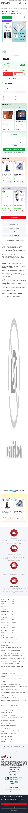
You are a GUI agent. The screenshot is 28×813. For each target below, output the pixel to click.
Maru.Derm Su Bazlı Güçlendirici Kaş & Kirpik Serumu (11, 684)
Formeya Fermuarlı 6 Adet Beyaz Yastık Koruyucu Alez (11, 679)
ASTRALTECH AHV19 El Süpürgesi (7, 726)
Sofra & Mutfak (3, 608)
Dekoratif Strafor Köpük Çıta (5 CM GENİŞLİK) (9, 689)
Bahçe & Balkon (4, 630)
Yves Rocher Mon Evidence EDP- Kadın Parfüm (9, 652)
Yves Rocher (14, 622)
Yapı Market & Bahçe (5, 622)
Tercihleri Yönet (14, 810)
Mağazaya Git (7, 91)
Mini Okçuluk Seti (4, 731)
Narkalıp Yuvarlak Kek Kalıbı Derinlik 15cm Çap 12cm (10, 702)
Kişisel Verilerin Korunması (17, 746)
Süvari (13, 612)
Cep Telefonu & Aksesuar (5, 604)
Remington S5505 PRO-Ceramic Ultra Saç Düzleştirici (11, 663)
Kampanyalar (11, 0)
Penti (12, 611)
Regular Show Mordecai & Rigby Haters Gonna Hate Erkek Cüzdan (13, 692)
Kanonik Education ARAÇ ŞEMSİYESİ (7, 637)
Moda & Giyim (3, 601)
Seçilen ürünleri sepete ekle (14, 149)
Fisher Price (14, 629)
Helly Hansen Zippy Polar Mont (6, 722)
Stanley (13, 630)
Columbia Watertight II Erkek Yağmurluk (8, 725)
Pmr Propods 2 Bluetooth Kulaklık (7, 642)
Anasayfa (4, 8)
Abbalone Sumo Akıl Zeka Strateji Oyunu (8, 733)
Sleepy (13, 624)
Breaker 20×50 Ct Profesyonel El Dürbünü (8, 739)
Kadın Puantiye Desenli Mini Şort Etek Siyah (9, 694)
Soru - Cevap (14, 231)
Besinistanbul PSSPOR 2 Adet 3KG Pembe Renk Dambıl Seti (12, 678)
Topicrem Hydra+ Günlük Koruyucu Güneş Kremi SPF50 (11, 647)
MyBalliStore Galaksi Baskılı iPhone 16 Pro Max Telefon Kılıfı (11, 650)
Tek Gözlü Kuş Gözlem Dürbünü (6, 736)
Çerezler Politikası (20, 799)
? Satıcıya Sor (20, 91)
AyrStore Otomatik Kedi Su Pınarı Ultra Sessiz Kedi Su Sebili (12, 660)
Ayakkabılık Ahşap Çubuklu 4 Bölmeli (8, 673)
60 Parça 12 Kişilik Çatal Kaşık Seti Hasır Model (9, 705)
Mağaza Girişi (25, 0)
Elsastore (5, 88)
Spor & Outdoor (3, 614)
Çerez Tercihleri (22, 751)
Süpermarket (3, 612)
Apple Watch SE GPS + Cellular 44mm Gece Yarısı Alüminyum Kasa (13, 640)
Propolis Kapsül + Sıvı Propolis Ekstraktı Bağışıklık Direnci (11, 717)
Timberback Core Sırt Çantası (6, 712)
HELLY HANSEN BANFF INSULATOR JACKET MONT (9, 720)
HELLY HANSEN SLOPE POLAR (6, 723)
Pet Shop (2, 620)
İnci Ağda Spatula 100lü (5, 681)
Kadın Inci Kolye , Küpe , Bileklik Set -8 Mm (8, 697)
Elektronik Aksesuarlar (19, 8)
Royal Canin (14, 625)
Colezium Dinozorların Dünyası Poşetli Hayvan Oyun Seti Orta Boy (13, 730)
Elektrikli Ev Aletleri (4, 629)
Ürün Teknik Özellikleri (14, 221)
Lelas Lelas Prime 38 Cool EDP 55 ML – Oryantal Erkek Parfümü (12, 653)
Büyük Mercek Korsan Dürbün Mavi (7, 738)
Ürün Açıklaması (14, 217)
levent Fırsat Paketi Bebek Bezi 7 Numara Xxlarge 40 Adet (11, 655)
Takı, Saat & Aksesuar (5, 627)
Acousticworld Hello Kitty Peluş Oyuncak (8, 710)
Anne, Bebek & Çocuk (5, 611)
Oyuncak (2, 619)
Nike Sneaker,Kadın (4, 645)
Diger (3, 12)
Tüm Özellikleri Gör (14, 78)
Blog (15, 751)
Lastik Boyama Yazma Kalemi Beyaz (7, 695)
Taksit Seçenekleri (14, 228)
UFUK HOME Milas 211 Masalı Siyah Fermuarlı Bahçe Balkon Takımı (13, 658)
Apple (13, 601)
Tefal (12, 608)
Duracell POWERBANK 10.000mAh (7, 648)
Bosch (13, 604)
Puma (13, 617)
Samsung (13, 603)
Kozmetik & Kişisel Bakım (5, 609)
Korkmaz (13, 609)
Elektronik (10, 8)
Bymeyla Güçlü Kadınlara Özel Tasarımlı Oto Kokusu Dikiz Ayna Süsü (13, 700)
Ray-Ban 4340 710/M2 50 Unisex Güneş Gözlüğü (10, 644)
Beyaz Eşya (3, 624)
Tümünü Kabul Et (14, 804)
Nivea (13, 619)
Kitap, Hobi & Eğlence (5, 617)
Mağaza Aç (20, 0)
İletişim (3, 751)
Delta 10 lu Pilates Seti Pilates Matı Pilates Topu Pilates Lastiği (12, 661)
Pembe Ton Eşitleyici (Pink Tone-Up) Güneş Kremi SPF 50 (11, 683)
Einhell (13, 632)
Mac (12, 620)
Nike (12, 614)
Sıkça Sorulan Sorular (18, 748)
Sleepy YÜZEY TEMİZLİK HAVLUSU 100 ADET (8, 656)
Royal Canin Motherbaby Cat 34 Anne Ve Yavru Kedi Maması (12, 666)
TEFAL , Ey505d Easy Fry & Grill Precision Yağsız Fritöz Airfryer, (12, 639)
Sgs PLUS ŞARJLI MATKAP (5, 728)
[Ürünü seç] (3, 110)
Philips (13, 606)
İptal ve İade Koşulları (14, 235)
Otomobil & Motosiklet (5, 616)
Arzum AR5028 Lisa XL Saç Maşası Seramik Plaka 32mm (11, 703)
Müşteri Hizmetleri (16, 0)
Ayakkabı (2, 632)
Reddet (14, 807)
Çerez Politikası (7, 748)
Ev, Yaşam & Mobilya (4, 606)
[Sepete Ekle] (10, 181)
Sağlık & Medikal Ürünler (5, 625)
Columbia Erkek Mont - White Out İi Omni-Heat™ (10, 718)
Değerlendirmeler (14, 224)
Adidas (13, 616)
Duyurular (9, 751)
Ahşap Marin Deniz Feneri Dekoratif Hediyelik (9, 715)
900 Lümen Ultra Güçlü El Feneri (7, 741)
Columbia (13, 627)
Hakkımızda (6, 746)
